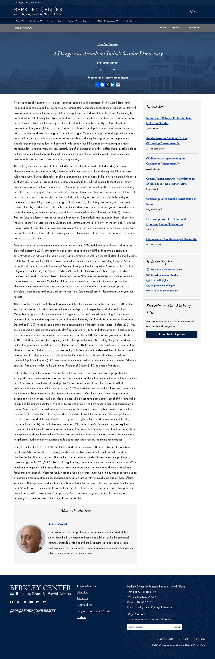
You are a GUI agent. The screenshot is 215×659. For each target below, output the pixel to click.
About (163, 27)
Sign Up (176, 626)
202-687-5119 (144, 602)
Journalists (82, 598)
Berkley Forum (23, 28)
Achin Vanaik (110, 62)
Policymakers (84, 604)
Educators (82, 592)
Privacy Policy (199, 638)
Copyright (183, 638)
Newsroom (194, 27)
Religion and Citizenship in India (107, 77)
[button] (177, 28)
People (50, 20)
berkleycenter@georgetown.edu (153, 607)
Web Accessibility (166, 638)
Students (81, 617)
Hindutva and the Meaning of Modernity (171, 239)
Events (60, 20)
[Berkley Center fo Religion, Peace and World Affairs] (38, 12)
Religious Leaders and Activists (94, 611)
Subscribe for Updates (171, 334)
